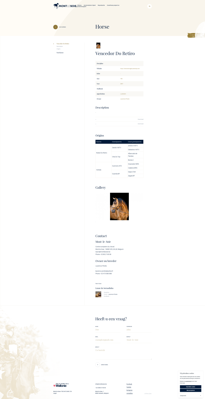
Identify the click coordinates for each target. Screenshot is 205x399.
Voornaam (129, 326)
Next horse (60, 53)
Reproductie (101, 5)
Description (60, 46)
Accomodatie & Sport (90, 5)
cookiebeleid (188, 381)
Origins (58, 49)
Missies (79, 5)
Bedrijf (128, 336)
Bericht (97, 347)
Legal (55, 393)
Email (96, 336)
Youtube (129, 387)
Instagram (129, 390)
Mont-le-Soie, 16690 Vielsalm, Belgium (102, 392)
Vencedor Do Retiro (63, 44)
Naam (96, 326)
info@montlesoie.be (101, 384)
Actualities (130, 393)
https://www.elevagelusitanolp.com (130, 68)
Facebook (129, 384)
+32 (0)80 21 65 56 (100, 387)
